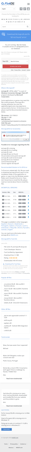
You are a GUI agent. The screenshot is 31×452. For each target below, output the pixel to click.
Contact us (23, 444)
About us (11, 447)
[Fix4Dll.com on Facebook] (21, 9)
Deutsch (10, 224)
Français (18, 226)
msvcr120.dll (8, 289)
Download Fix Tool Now (12, 264)
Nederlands (18, 224)
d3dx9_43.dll (8, 303)
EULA (12, 70)
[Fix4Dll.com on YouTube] (28, 9)
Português (4, 226)
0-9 (2, 19)
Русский (26, 228)
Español (3, 224)
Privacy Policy (17, 70)
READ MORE (6, 429)
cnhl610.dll (7, 330)
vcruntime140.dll (9, 284)
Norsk (20, 228)
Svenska (4, 230)
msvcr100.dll (8, 293)
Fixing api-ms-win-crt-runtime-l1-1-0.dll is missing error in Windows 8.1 (14, 424)
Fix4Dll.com (15, 437)
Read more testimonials (14, 379)
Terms (5, 444)
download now (15, 66)
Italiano (12, 226)
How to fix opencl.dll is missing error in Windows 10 (13, 419)
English (10, 230)
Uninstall (24, 70)
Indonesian (5, 228)
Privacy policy (26, 273)
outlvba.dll (7, 326)
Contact (28, 70)
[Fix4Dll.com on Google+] (25, 9)
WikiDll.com (14, 235)
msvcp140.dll (8, 298)
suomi (25, 226)
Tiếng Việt (13, 228)
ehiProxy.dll (8, 320)
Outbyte (17, 272)
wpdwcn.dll (7, 323)
